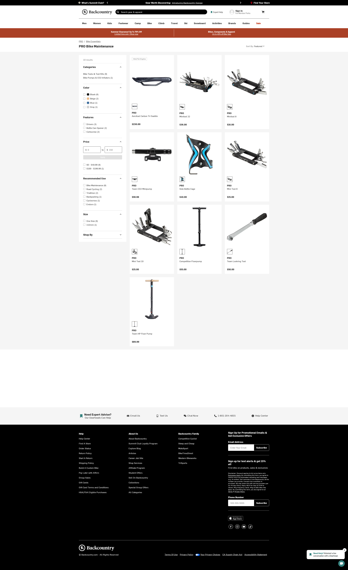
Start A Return (85, 458)
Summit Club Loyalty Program (143, 443)
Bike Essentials (93, 41)
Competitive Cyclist (187, 438)
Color (86, 87)
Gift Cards (83, 482)
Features (88, 117)
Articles (132, 453)
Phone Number (236, 497)
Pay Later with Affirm (89, 472)
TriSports (182, 463)
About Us (133, 433)
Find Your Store (262, 2)
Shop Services (135, 463)
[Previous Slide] (107, 2)
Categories (89, 67)
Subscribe (261, 447)
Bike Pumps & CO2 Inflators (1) (98, 77)
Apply (102, 157)
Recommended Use (94, 178)
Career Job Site (136, 458)
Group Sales (85, 477)
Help (81, 433)
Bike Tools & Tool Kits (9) (95, 73)
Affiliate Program (137, 467)
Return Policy (85, 453)
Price (86, 141)
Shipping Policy (86, 463)
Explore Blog (135, 448)
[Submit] (118, 12)
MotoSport (183, 448)
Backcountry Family (188, 433)
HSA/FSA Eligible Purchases (93, 492)
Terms (230, 491)
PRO (81, 41)
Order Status (85, 448)
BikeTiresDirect (185, 453)
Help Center (84, 438)
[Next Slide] (241, 2)
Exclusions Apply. (234, 475)
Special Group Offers (138, 487)
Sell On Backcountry (138, 477)
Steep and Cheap (186, 443)
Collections (134, 482)
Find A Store (85, 443)
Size (85, 214)
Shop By (88, 234)
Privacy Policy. (240, 491)
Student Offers (135, 472)
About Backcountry (138, 438)
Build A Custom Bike (88, 467)
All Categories (135, 492)
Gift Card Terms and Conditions (94, 487)
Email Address (235, 442)
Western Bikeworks (187, 458)
